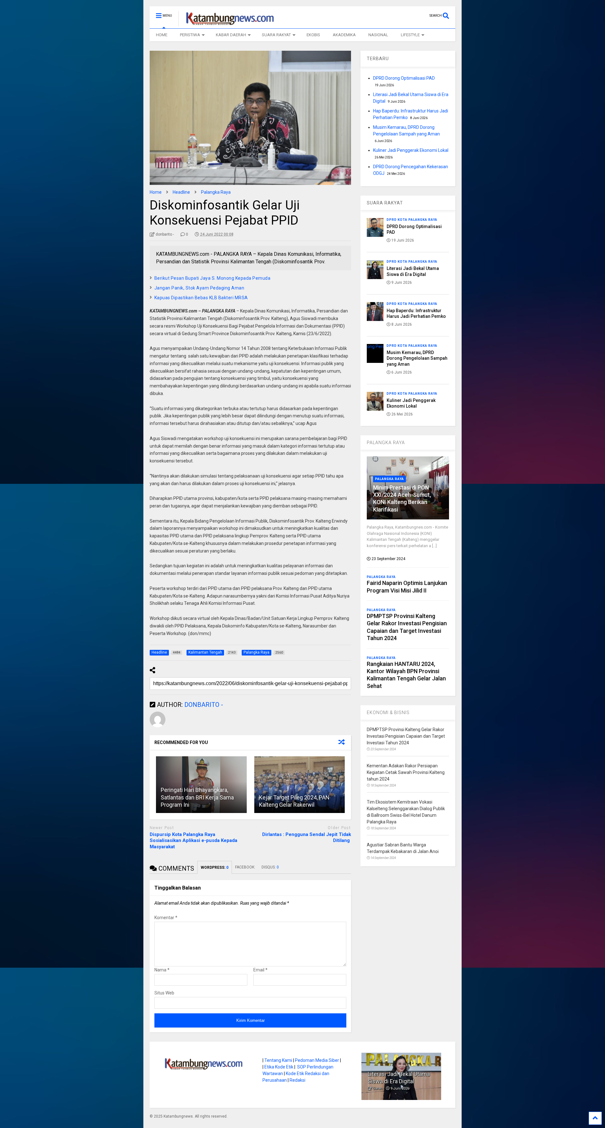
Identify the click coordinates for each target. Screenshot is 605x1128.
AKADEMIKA (344, 34)
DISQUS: (270, 867)
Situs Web (164, 992)
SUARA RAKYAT (276, 34)
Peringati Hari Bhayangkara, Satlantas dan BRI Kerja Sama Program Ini (197, 797)
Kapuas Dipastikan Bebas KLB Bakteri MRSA (201, 297)
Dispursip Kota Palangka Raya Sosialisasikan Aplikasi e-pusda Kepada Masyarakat (193, 841)
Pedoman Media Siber (317, 1060)
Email (260, 969)
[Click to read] (299, 784)
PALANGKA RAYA (386, 442)
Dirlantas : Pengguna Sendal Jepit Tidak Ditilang (306, 838)
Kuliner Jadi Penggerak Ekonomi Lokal (410, 150)
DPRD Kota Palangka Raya (412, 219)
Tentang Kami (278, 1060)
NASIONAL (378, 34)
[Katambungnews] (226, 23)
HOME (161, 34)
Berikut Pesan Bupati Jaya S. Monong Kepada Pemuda (212, 278)
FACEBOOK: (245, 867)
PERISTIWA (190, 34)
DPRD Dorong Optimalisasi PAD (404, 78)
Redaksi (297, 1080)
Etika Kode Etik (278, 1066)
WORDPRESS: (214, 867)
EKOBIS (313, 34)
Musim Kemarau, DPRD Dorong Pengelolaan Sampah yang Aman (417, 358)
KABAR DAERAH (231, 34)
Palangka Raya (389, 479)
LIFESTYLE (410, 34)
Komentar (165, 917)
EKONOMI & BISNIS (388, 712)
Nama (162, 969)
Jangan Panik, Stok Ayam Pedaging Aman (199, 287)
